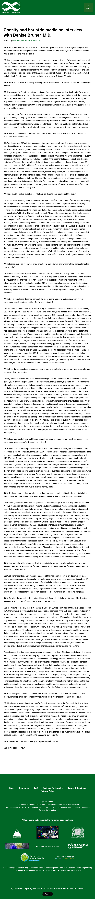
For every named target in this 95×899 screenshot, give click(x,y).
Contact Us (24, 788)
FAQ (36, 788)
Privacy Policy (47, 791)
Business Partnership (53, 788)
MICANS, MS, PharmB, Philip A (26, 40)
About (11, 788)
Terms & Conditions (77, 788)
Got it (47, 894)
